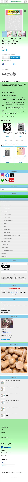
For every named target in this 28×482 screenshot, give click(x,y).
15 (22, 140)
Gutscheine (3, 253)
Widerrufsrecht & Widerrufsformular (7, 439)
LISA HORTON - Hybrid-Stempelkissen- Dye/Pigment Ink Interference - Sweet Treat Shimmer (20, 158)
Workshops (3, 256)
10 (16, 140)
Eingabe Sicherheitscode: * (5, 269)
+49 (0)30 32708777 (6, 332)
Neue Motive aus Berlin (6, 202)
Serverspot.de (16, 477)
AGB (2, 429)
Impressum (3, 432)
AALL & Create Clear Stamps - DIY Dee (12, 413)
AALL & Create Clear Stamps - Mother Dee (12, 387)
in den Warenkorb (16, 57)
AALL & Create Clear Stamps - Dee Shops (12, 400)
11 (17, 140)
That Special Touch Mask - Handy (7, 133)
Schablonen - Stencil (6, 241)
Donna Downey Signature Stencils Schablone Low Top (20, 133)
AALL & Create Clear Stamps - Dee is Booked (13, 407)
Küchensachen (4, 247)
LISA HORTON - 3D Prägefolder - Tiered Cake (7, 158)
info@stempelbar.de (14, 292)
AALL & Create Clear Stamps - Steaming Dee (13, 380)
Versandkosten (12, 54)
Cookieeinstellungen (5, 437)
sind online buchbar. (4, 312)
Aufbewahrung (4, 244)
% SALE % (3, 196)
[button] (7, 64)
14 (21, 140)
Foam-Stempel (4, 211)
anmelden (14, 274)
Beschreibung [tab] (5, 69)
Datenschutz (3, 434)
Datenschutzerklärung (14, 278)
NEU (2, 199)
